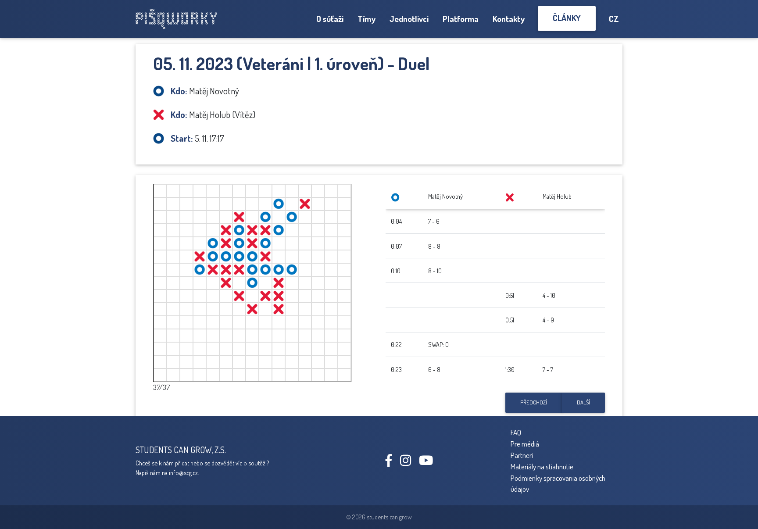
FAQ (516, 432)
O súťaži (329, 18)
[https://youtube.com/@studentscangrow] (429, 462)
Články (567, 17)
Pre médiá (525, 443)
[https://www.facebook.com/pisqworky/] (392, 462)
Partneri (522, 455)
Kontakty (509, 18)
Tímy (366, 18)
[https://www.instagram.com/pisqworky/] (409, 462)
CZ (614, 18)
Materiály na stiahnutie (542, 466)
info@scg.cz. (184, 472)
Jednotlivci (409, 18)
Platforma (461, 18)
